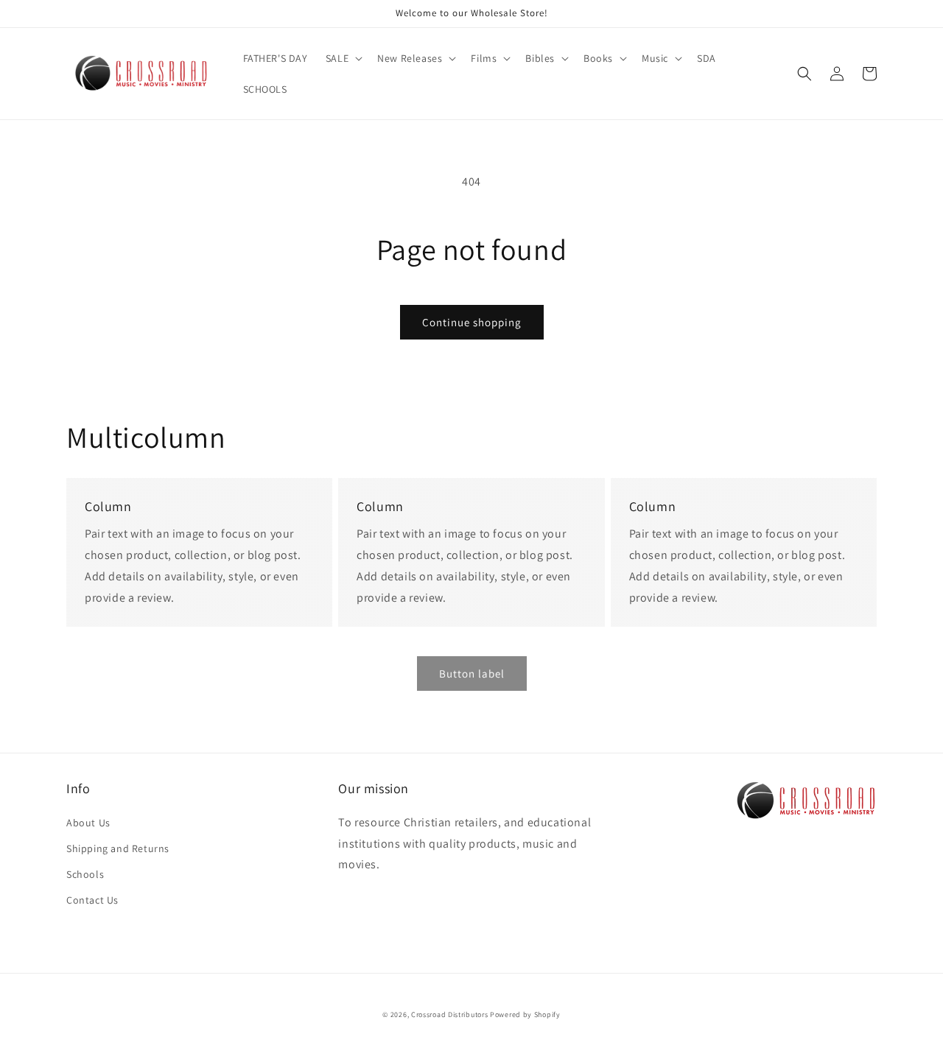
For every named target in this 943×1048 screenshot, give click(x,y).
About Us (88, 822)
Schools (85, 874)
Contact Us (92, 900)
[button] (342, 58)
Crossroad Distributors (449, 1014)
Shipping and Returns (117, 848)
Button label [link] (472, 674)
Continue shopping (472, 322)
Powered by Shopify (525, 1014)
